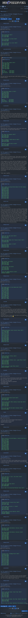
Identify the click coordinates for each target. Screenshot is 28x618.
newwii (4, 412)
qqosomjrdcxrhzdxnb (7, 49)
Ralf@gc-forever (7, 17)
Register (6, 8)
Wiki (5, 7)
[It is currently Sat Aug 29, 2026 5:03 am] (25, 11)
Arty (10, 616)
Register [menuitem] (27, 7)
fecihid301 (5, 370)
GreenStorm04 (5, 105)
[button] (12, 21)
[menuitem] (26, 11)
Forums (3, 7)
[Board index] (14, 2)
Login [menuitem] (25, 7)
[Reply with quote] (25, 24)
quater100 (5, 301)
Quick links (1, 7)
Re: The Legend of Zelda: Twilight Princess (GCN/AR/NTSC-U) (11, 27)
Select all (7, 31)
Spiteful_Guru (5, 201)
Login (2, 8)
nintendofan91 (5, 452)
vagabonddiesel (6, 148)
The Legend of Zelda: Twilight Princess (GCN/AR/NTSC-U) (11, 15)
